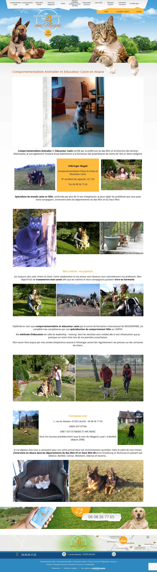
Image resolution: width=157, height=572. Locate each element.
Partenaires (56, 568)
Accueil (96, 561)
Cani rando (98, 3)
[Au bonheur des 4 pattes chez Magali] (48, 23)
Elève (106, 12)
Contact (139, 12)
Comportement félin (27, 4)
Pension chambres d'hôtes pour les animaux (74, 3)
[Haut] (147, 537)
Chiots (63, 3)
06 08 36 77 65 (101, 516)
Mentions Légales (70, 568)
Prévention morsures (122, 4)
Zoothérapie (134, 3)
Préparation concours (87, 4)
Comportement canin (15, 4)
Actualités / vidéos (122, 12)
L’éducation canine (39, 4)
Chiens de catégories (51, 4)
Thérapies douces (110, 4)
